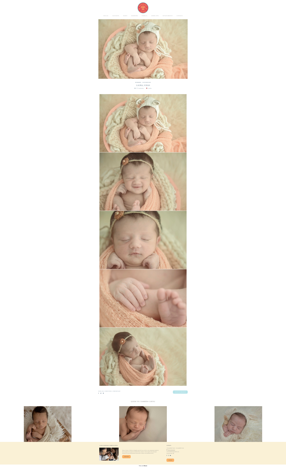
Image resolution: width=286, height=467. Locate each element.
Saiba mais (126, 456)
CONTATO (180, 15)
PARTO (125, 15)
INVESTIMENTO (168, 15)
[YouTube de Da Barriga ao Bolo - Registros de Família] (170, 455)
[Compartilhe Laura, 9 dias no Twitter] (100, 393)
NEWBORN (134, 15)
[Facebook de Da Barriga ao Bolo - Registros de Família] (166, 455)
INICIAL (106, 15)
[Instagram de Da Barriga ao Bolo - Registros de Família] (168, 455)
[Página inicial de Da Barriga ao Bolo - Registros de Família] (143, 7)
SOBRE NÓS (155, 15)
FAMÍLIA (144, 15)
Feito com (143, 465)
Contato (170, 460)
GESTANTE (115, 15)
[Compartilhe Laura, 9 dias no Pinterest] (103, 393)
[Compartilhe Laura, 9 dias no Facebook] (98, 393)
